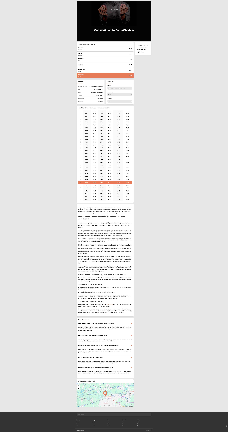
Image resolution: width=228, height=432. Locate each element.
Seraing (138, 425)
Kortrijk (108, 423)
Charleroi (124, 420)
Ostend (78, 425)
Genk (123, 425)
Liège (138, 420)
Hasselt (138, 423)
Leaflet (126, 406)
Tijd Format (109, 98)
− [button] (78, 388)
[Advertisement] (114, 19)
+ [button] (78, 386)
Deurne (123, 423)
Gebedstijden (81, 430)
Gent (108, 420)
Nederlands (148, 430)
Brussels (78, 420)
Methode (109, 85)
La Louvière (94, 423)
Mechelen (78, 423)
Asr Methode (110, 91)
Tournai (108, 425)
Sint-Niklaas (94, 425)
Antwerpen (94, 420)
